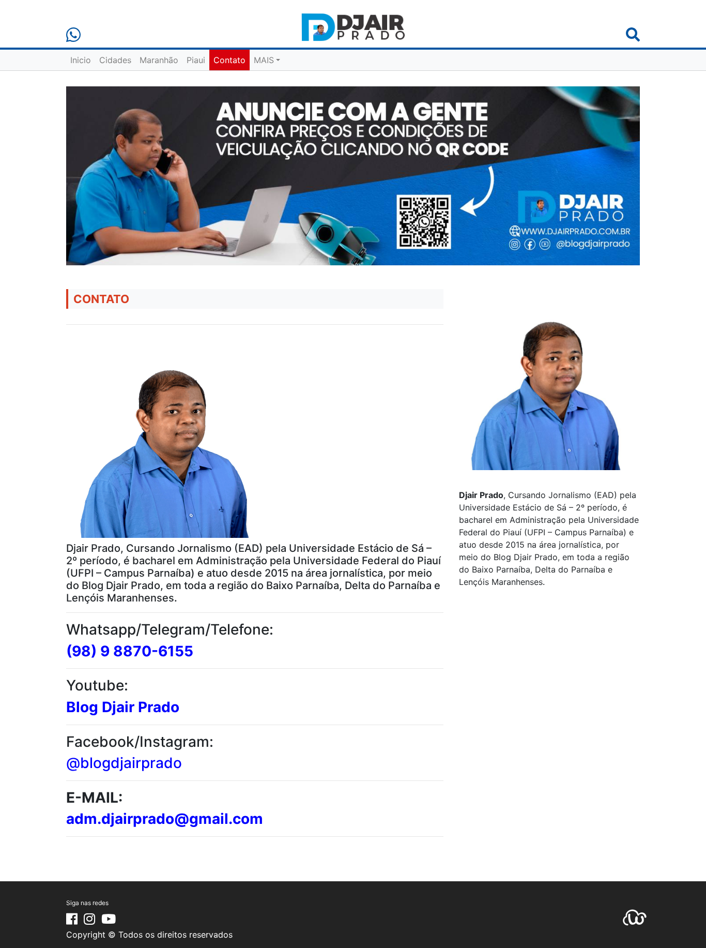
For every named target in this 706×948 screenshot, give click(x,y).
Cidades (115, 60)
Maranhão (159, 60)
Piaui (196, 60)
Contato (229, 60)
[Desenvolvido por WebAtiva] (635, 916)
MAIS (264, 60)
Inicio (80, 60)
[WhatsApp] (73, 35)
